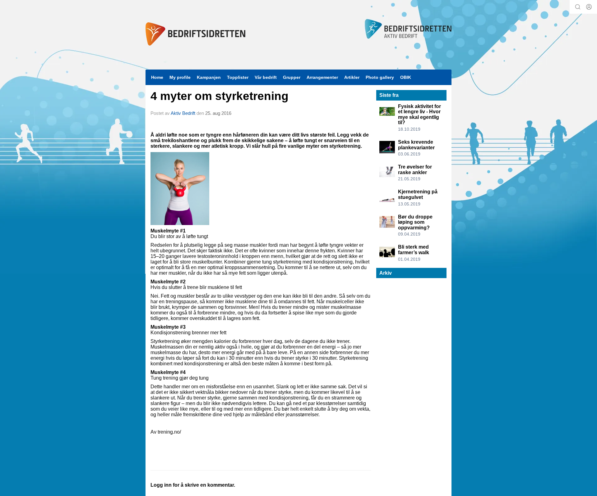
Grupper (291, 77)
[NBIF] (195, 34)
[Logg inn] (589, 6)
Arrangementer (322, 77)
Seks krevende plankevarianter (416, 144)
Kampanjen (209, 77)
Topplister (237, 77)
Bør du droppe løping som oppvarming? (415, 222)
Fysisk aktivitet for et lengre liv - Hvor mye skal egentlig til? (419, 114)
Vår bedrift (266, 77)
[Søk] (577, 6)
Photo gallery (380, 77)
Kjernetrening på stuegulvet (417, 194)
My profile (180, 77)
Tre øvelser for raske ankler (415, 169)
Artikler (351, 77)
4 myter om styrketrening (219, 96)
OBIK (405, 77)
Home (157, 77)
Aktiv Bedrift (183, 113)
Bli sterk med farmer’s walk (413, 249)
